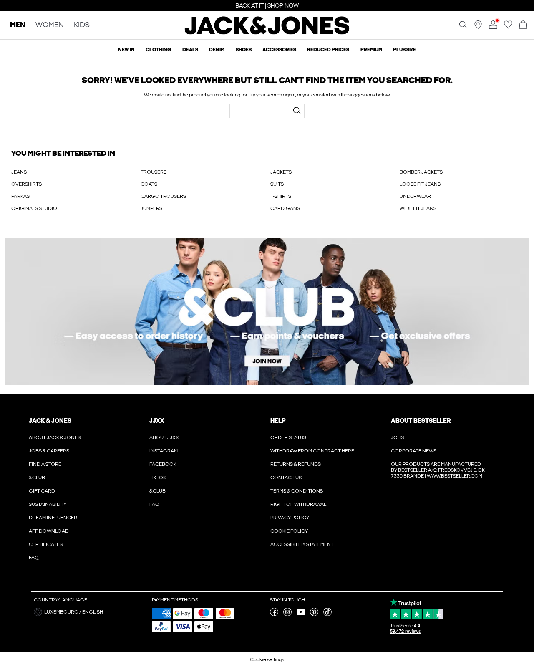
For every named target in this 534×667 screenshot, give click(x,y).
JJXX (156, 420)
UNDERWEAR (415, 196)
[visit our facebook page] (274, 614)
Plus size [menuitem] (404, 50)
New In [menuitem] (126, 50)
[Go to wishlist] (508, 27)
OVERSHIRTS (26, 184)
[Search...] (297, 111)
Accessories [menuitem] (279, 50)
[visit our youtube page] (301, 614)
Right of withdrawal (298, 504)
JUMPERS (151, 208)
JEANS (19, 172)
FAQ (34, 558)
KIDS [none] (82, 25)
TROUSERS (153, 172)
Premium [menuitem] (371, 50)
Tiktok (157, 477)
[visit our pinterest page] (314, 614)
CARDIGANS (285, 208)
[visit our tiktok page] (327, 614)
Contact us (286, 477)
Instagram (163, 451)
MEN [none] (17, 25)
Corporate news (413, 451)
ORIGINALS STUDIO (34, 208)
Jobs (397, 437)
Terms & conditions (296, 491)
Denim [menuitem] (216, 50)
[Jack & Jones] (267, 32)
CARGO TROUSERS (163, 196)
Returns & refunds (295, 464)
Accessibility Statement (302, 544)
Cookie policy (289, 531)
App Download (49, 531)
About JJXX (164, 437)
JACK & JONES (50, 420)
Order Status (288, 437)
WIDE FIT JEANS (418, 208)
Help (278, 420)
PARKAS (20, 196)
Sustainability (47, 504)
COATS (149, 184)
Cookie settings (267, 659)
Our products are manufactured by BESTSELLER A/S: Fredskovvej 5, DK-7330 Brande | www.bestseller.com (438, 470)
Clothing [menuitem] (158, 50)
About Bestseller (421, 420)
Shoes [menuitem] (244, 50)
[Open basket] (523, 25)
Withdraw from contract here (312, 451)
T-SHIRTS (280, 196)
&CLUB (37, 477)
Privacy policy (289, 517)
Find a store (45, 464)
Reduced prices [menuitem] (328, 50)
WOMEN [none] (49, 25)
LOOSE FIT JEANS (420, 184)
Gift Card (42, 491)
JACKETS (281, 172)
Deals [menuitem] (190, 50)
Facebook (162, 464)
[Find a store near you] (478, 27)
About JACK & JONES (55, 437)
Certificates (46, 544)
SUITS (277, 184)
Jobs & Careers (49, 451)
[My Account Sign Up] (267, 311)
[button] (90, 612)
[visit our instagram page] (287, 614)
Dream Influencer (53, 517)
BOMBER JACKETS (421, 172)
